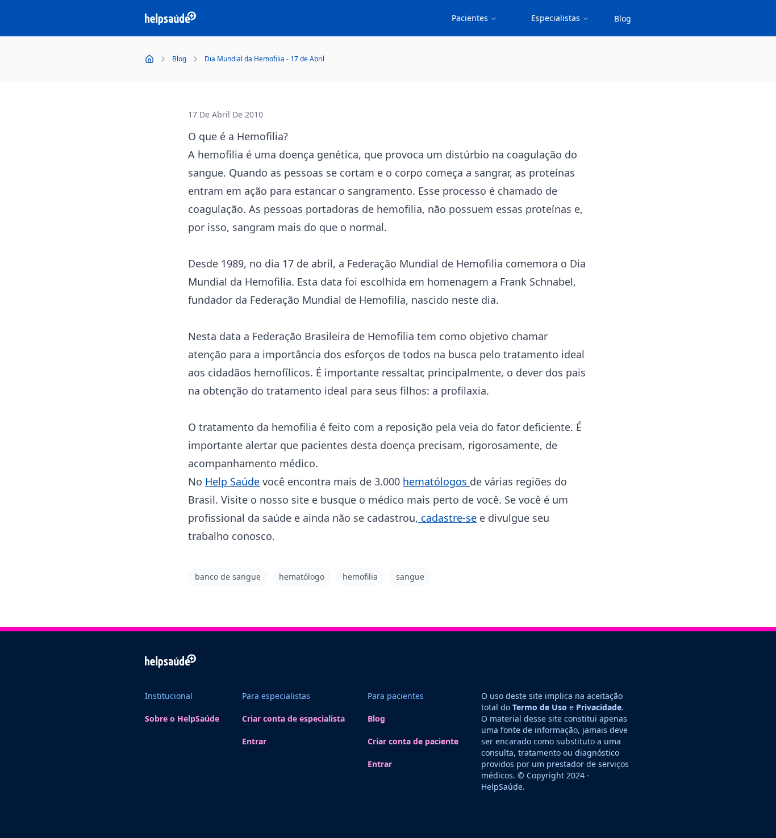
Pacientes (470, 17)
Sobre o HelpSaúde (182, 718)
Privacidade (598, 707)
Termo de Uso (539, 707)
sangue (410, 576)
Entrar (254, 741)
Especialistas (555, 17)
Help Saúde (232, 481)
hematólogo (301, 576)
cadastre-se (447, 518)
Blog (622, 18)
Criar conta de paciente (413, 741)
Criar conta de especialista (293, 718)
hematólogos (436, 481)
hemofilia (360, 576)
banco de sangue (228, 576)
